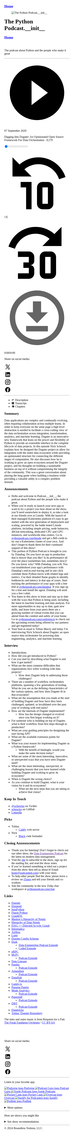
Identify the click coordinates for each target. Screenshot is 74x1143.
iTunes (27, 879)
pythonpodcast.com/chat (41, 889)
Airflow (15, 932)
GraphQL (17, 915)
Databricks (17, 1009)
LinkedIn (16, 812)
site (23, 859)
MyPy (14, 954)
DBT (14, 1003)
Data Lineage (19, 961)
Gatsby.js (16, 984)
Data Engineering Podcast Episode (38, 945)
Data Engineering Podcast (48, 853)
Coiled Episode (27, 948)
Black (22, 836)
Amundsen (17, 971)
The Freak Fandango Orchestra (22, 1022)
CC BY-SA (48, 1022)
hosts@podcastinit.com (24, 872)
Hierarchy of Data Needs (25, 922)
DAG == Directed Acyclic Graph (30, 925)
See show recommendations (23, 1121)
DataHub (16, 977)
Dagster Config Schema (25, 938)
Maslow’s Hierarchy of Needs (28, 919)
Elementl (16, 906)
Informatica (17, 928)
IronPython (17, 909)
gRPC (14, 951)
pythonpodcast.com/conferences (37, 619)
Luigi (14, 935)
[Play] (37, 93)
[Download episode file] (37, 349)
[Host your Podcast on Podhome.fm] (37, 1139)
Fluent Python (19, 912)
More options (14, 1107)
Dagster (15, 902)
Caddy (22, 829)
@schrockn (17, 806)
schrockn (16, 809)
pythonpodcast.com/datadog (35, 586)
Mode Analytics (20, 990)
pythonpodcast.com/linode (26, 538)
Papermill (16, 997)
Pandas (15, 964)
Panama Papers (20, 987)
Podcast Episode (28, 958)
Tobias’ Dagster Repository (26, 1013)
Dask (14, 941)
